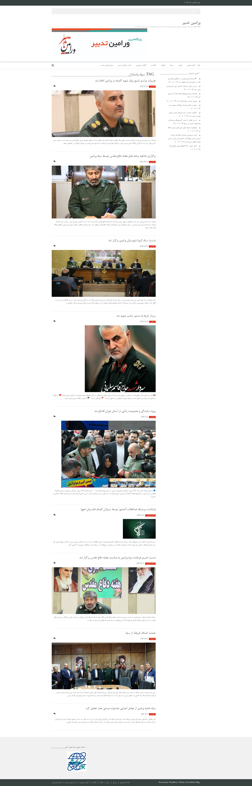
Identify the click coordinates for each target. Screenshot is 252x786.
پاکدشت (153, 65)
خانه (198, 65)
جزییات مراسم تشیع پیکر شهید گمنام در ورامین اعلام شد (125, 81)
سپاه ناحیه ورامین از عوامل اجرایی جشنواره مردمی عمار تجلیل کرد (121, 708)
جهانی (152, 322)
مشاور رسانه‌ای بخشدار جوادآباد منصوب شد (183, 105)
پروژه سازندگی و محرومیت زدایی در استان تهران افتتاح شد (124, 411)
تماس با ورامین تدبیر (124, 65)
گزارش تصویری (141, 65)
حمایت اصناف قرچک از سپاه (140, 633)
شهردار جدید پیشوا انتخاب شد (187, 101)
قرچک (163, 65)
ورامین (180, 65)
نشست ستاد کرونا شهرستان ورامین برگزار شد (132, 240)
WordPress (173, 783)
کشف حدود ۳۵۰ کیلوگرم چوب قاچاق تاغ (183, 146)
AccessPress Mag (192, 783)
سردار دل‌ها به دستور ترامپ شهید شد (136, 316)
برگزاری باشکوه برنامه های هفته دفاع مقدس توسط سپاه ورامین (123, 156)
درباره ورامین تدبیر (107, 65)
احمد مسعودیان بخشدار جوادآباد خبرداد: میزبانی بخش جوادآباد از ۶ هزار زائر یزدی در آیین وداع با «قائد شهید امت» (184, 138)
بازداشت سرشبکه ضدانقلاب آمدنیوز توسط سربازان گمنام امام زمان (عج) (118, 509)
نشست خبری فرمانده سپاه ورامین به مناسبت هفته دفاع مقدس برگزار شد (117, 558)
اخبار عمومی (191, 65)
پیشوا (171, 65)
